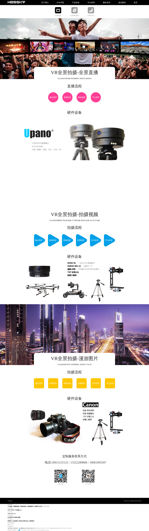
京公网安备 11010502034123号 (27, 528)
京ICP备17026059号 (13, 528)
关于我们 (45, 3)
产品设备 (75, 3)
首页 (135, 3)
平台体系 (91, 3)
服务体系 (106, 3)
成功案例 (122, 3)
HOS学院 (60, 3)
